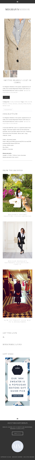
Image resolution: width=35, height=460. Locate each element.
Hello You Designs (29, 457)
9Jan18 (30, 101)
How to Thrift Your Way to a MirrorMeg (17, 321)
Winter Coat (6, 105)
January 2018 (22, 103)
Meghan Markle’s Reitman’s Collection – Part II (17, 262)
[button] (29, 21)
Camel (10, 103)
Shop (6, 97)
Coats (12, 101)
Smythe (29, 103)
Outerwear (17, 101)
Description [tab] (8, 109)
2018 (25, 101)
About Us (17, 433)
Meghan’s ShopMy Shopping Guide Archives (17, 215)
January (14, 103)
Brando (5, 103)
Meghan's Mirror (17, 9)
